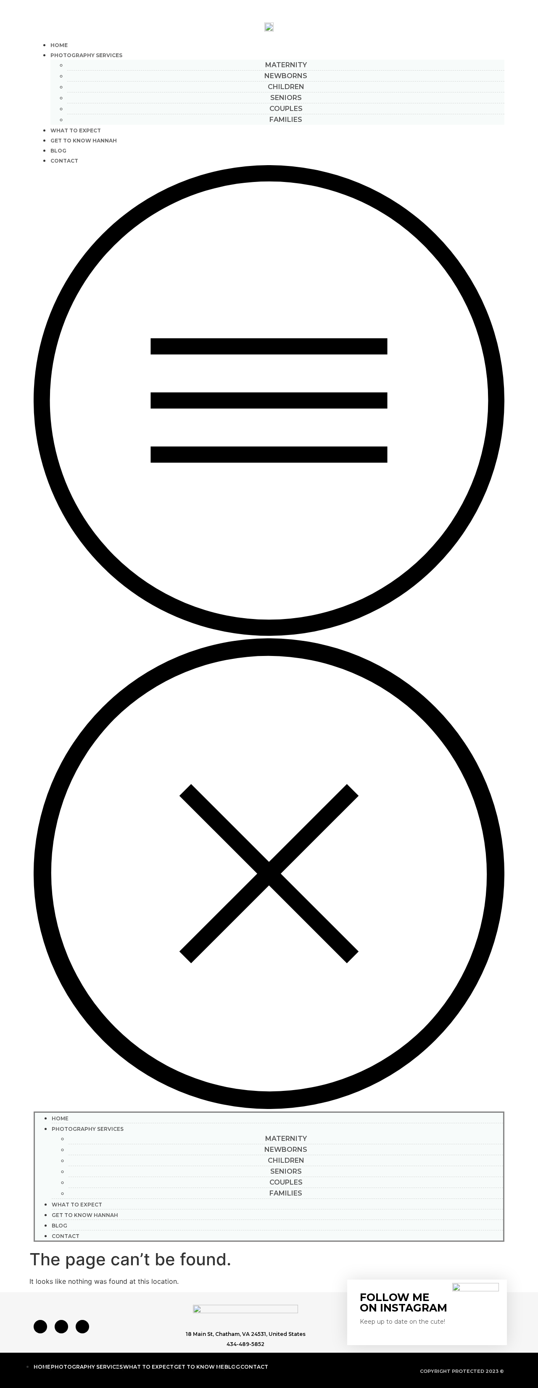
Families (285, 120)
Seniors (286, 98)
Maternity (286, 65)
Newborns (285, 76)
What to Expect (75, 130)
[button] (269, 638)
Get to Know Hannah (83, 140)
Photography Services (86, 55)
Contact (64, 161)
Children (286, 87)
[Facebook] (40, 1326)
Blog (58, 150)
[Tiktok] (82, 1326)
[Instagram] (61, 1326)
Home (59, 45)
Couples (286, 109)
